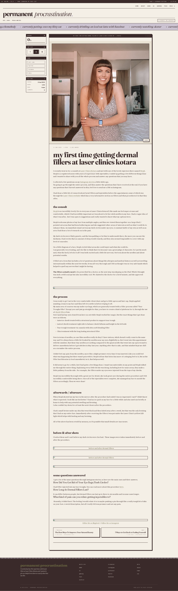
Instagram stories (87, 182)
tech (165, 6)
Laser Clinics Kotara (88, 171)
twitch (110, 573)
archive (81, 579)
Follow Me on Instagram (110, 523)
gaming (159, 6)
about (143, 6)
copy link (31, 62)
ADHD (149, 6)
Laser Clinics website (71, 196)
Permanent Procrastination (43, 565)
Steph (142, 171)
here (121, 487)
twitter (30, 65)
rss (138, 573)
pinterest (111, 570)
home (137, 6)
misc (172, 6)
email (30, 73)
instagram (111, 567)
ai (154, 6)
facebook (31, 69)
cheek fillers (60, 312)
